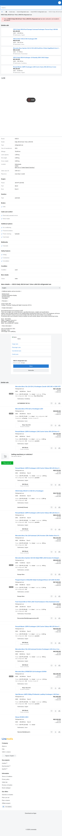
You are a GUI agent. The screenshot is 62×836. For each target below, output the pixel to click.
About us (4, 746)
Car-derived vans (16, 351)
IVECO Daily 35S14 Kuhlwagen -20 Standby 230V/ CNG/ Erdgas (31, 57)
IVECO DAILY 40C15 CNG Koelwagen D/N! (25, 38)
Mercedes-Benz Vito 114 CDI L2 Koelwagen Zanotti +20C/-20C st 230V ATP (38, 386)
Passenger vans (16, 347)
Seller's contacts (6, 752)
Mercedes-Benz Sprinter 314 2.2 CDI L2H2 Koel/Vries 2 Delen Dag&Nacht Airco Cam (36, 48)
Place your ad (7, 463)
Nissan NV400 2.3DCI (21, 717)
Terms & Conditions (7, 776)
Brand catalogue (6, 788)
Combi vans (15, 354)
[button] (59, 2)
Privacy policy (5, 779)
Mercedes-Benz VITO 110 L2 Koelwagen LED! (29, 408)
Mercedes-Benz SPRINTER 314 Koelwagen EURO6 (30, 671)
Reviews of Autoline (7, 785)
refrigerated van (19, 145)
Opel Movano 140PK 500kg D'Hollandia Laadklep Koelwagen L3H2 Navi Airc (38, 694)
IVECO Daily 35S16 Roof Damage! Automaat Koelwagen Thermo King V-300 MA (35, 29)
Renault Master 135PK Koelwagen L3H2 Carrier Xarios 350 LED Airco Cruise (38, 431)
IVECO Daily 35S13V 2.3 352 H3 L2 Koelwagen (29, 491)
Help (3, 749)
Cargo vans (15, 344)
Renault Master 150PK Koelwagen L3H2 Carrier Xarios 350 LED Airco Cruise (34, 67)
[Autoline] (6, 12)
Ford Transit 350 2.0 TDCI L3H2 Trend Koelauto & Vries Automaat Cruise (37, 601)
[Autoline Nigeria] (10, 2)
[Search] (59, 7)
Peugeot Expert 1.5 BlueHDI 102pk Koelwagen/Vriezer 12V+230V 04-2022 (37, 580)
